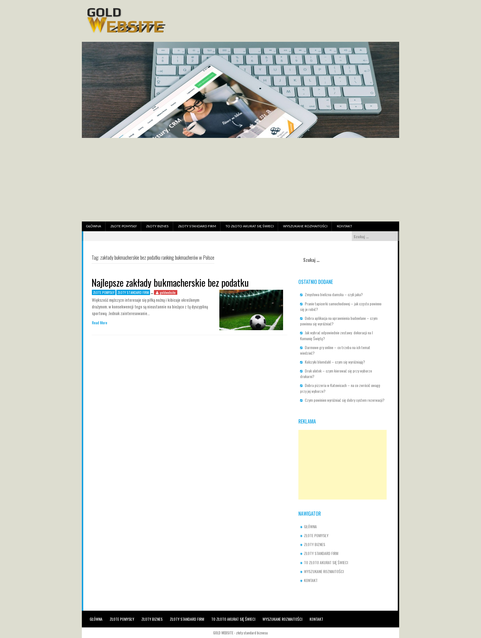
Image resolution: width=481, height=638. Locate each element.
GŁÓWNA (93, 226)
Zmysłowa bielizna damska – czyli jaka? (334, 294)
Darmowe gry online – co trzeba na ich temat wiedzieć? (335, 350)
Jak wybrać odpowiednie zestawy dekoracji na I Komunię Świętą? (336, 335)
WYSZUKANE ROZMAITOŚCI (305, 226)
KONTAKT (344, 226)
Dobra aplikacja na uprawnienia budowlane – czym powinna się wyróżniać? (338, 321)
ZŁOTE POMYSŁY (124, 226)
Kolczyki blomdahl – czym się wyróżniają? (335, 362)
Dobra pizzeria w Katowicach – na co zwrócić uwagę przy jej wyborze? (340, 388)
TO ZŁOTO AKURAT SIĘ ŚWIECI (249, 226)
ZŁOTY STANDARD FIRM (197, 226)
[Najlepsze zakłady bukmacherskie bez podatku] (251, 309)
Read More (99, 322)
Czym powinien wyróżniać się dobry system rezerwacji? (344, 400)
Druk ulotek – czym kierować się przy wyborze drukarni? (336, 373)
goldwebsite (168, 292)
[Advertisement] (240, 180)
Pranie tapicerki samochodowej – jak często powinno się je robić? (340, 306)
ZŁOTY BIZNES (157, 226)
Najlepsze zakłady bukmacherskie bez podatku (170, 282)
